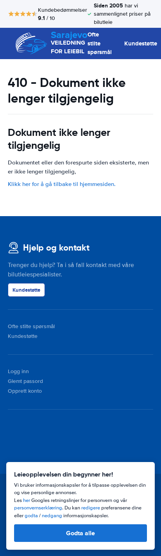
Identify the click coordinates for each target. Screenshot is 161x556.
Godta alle (80, 533)
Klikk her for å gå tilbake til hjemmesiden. (62, 184)
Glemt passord (25, 381)
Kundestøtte (140, 43)
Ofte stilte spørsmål (100, 43)
